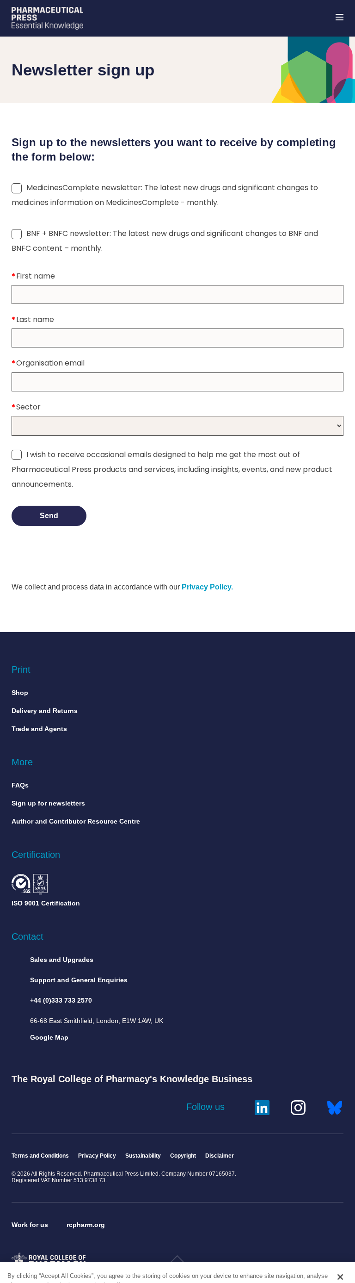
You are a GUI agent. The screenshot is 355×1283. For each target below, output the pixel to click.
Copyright (183, 1156)
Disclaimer (219, 1156)
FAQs (20, 785)
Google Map (49, 1037)
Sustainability (143, 1156)
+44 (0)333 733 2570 (61, 1000)
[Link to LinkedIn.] (262, 1106)
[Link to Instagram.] (298, 1106)
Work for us (30, 1224)
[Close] (340, 1253)
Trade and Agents (39, 728)
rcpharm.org (86, 1224)
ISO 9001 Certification (46, 903)
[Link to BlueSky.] (334, 1106)
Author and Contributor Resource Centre (76, 821)
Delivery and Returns (45, 710)
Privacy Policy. (207, 587)
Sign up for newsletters (48, 803)
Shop (20, 692)
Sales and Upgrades (61, 959)
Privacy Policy (97, 1156)
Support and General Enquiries (79, 980)
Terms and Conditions (40, 1156)
